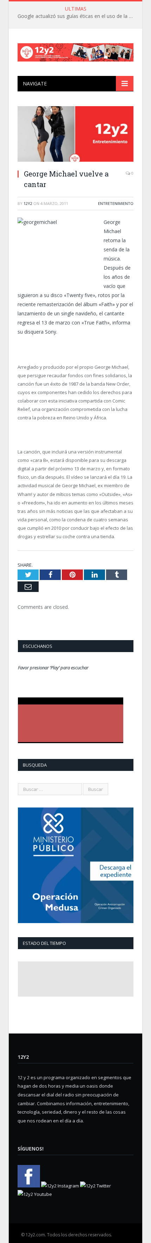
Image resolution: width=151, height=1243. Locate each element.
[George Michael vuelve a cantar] (75, 134)
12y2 (28, 203)
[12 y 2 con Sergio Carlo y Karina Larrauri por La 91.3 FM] (75, 51)
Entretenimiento (115, 203)
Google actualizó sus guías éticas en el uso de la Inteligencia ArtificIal (77, 16)
